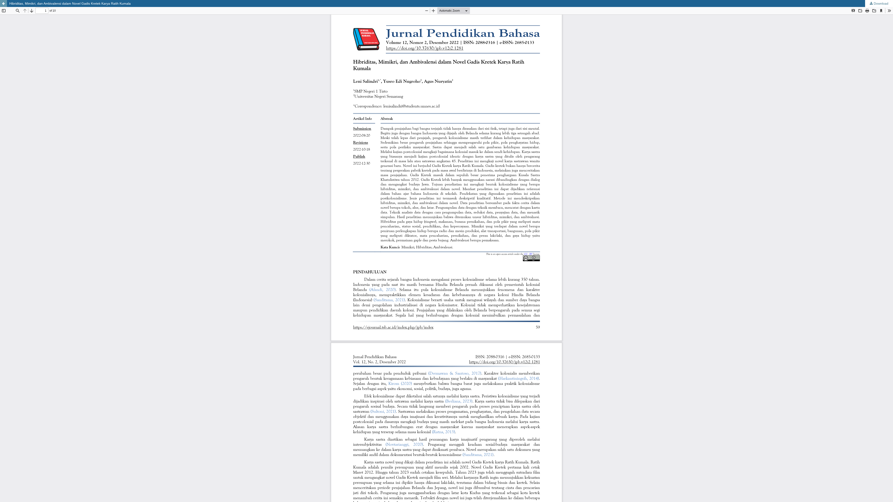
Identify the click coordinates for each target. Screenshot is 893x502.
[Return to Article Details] (3, 3)
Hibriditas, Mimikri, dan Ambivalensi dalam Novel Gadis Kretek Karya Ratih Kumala (70, 3)
